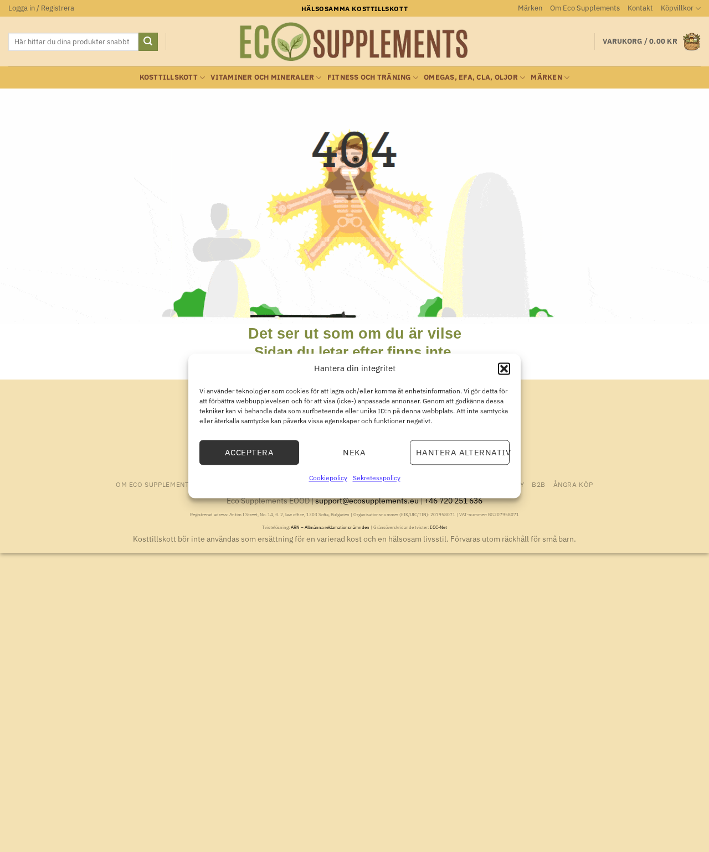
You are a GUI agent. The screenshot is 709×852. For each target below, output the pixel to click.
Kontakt (640, 8)
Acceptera (249, 452)
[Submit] (147, 42)
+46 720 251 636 (453, 500)
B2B (539, 484)
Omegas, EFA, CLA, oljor (471, 77)
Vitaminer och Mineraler (262, 77)
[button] (504, 368)
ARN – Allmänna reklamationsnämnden (330, 527)
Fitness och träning (369, 77)
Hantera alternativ (463, 452)
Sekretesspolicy (376, 478)
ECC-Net (438, 527)
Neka (354, 452)
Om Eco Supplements (585, 8)
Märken (530, 8)
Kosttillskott (169, 77)
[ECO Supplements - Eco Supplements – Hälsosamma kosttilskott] (354, 42)
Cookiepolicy (328, 478)
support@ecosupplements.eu (367, 500)
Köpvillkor (677, 8)
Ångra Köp (573, 484)
